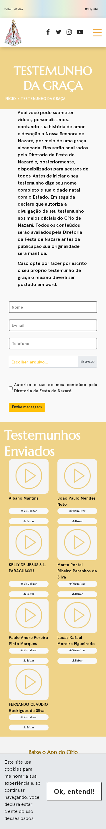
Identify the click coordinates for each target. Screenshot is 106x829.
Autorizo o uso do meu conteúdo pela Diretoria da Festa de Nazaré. (55, 387)
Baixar (30, 521)
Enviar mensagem (27, 407)
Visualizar (30, 511)
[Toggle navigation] (97, 32)
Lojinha (93, 9)
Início (10, 99)
